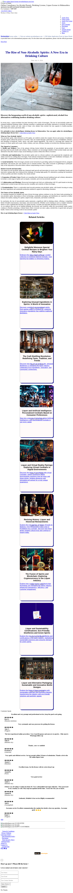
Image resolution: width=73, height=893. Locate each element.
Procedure (65, 26)
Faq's (63, 28)
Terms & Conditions (8, 831)
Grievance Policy (6, 835)
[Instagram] (2, 848)
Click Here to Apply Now (27, 133)
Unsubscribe (5, 846)
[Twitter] (4, 848)
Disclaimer (5, 838)
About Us (4, 843)
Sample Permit (66, 29)
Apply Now (65, 17)
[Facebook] (1, 848)
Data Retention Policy (8, 836)
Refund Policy (6, 841)
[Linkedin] (6, 848)
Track (63, 23)
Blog (63, 33)
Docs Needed (66, 24)
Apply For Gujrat (67, 21)
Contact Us (65, 31)
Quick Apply (66, 19)
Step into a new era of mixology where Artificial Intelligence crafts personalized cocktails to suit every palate (36, 420)
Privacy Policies (6, 833)
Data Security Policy (8, 840)
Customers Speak (6, 711)
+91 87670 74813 (6, 11)
